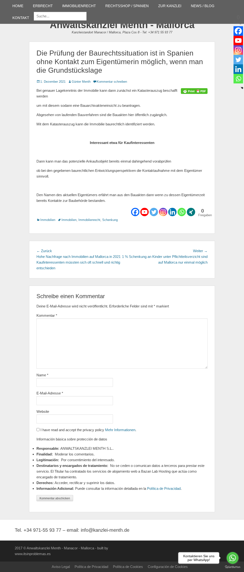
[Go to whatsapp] (233, 558)
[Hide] (242, 88)
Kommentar (46, 315)
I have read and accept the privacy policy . (88, 430)
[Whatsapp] (182, 212)
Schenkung (110, 220)
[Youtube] (144, 212)
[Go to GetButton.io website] (232, 567)
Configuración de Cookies (168, 567)
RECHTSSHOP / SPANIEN (127, 6)
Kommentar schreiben (112, 81)
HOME (17, 6)
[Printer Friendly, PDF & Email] (194, 90)
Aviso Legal (61, 567)
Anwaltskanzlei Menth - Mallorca (122, 25)
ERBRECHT (43, 6)
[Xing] (191, 212)
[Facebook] (135, 212)
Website (42, 411)
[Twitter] (154, 212)
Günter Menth (81, 81)
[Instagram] (163, 212)
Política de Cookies (128, 567)
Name (42, 375)
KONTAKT (20, 18)
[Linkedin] (172, 212)
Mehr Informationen (120, 430)
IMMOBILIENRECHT (79, 6)
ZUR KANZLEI (169, 6)
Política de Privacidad (164, 488)
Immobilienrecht (89, 220)
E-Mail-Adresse (49, 393)
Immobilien (47, 220)
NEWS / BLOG (202, 6)
